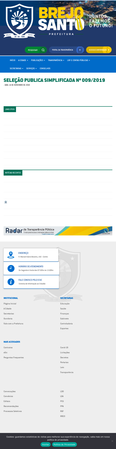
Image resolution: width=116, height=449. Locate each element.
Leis (62, 367)
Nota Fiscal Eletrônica (14, 141)
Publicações (37, 60)
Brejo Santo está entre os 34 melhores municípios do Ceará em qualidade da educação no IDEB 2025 (50, 195)
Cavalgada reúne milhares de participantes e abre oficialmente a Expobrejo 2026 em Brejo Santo (48, 178)
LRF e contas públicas (78, 60)
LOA (61, 396)
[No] (112, 440)
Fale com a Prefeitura (13, 323)
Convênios (8, 396)
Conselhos (45, 68)
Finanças (64, 313)
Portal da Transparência (15, 115)
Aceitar (45, 444)
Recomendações (11, 406)
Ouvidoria (8, 318)
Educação (64, 303)
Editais (7, 401)
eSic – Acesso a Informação (16, 128)
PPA (62, 406)
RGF (62, 411)
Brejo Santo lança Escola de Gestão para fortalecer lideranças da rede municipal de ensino (46, 212)
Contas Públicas (11, 122)
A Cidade (22, 60)
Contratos (8, 347)
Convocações (10, 391)
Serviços (30, 68)
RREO (62, 416)
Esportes (64, 328)
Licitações (9, 135)
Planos (7, 161)
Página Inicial (10, 303)
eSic (5, 352)
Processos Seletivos (13, 411)
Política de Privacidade (65, 444)
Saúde (63, 308)
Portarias (64, 362)
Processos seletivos (13, 155)
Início (12, 60)
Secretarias (16, 68)
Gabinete (64, 318)
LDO (62, 391)
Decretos (64, 357)
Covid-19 (64, 347)
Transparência (55, 60)
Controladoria (66, 323)
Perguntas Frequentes (14, 148)
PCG (62, 401)
